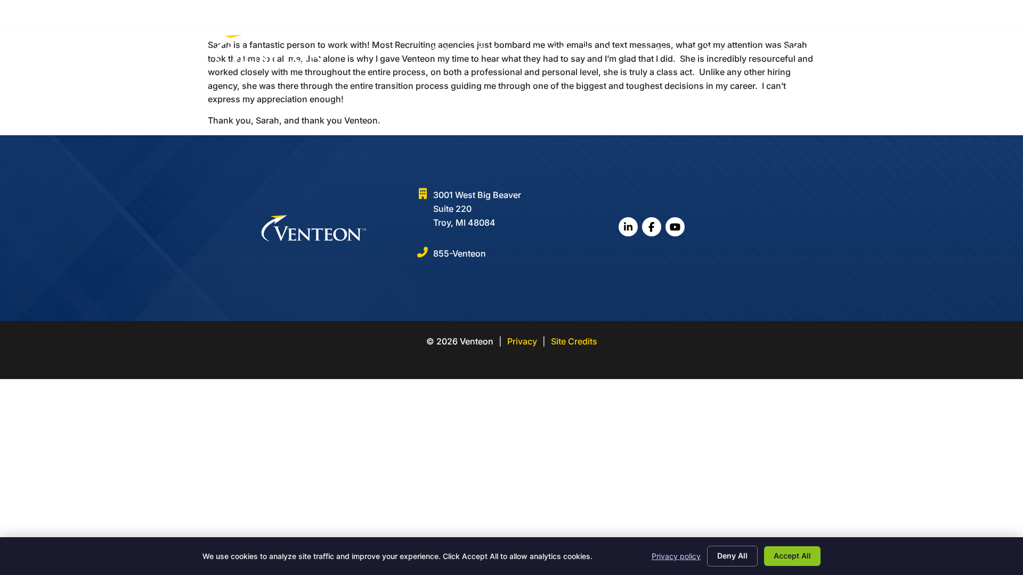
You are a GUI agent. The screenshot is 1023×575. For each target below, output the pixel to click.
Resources (724, 49)
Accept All (792, 555)
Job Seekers (439, 49)
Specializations (610, 49)
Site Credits (574, 341)
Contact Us (780, 49)
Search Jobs (555, 49)
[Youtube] (803, 12)
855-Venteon (459, 253)
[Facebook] (787, 12)
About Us (672, 49)
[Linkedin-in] (770, 12)
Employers (497, 49)
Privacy (522, 341)
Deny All (732, 555)
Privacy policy (676, 556)
